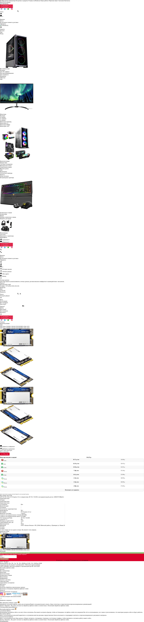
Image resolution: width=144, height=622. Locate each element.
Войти (2, 308)
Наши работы (44, 0)
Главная (2, 322)
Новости (2, 590)
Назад (1, 621)
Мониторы (3, 572)
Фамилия (2, 287)
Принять (14, 607)
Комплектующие (5, 573)
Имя (1, 289)
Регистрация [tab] (3, 301)
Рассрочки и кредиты (22, 0)
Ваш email (3, 304)
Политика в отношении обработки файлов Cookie (14, 588)
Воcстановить (4, 311)
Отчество (2, 290)
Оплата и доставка (5, 579)
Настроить (9, 607)
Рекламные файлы (5, 613)
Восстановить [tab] (4, 302)
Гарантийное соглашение (7, 582)
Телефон (2, 286)
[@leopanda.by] (12, 9)
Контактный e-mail (5, 284)
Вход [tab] (1, 299)
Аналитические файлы (6, 616)
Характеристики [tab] (4, 498)
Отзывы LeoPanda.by (34, 0)
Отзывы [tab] (2, 500)
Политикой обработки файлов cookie (58, 605)
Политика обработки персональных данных (12, 587)
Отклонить (3, 607)
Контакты (67, 0)
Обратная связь (53, 0)
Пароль (2, 283)
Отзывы (2, 585)
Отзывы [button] (2, 527)
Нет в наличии (4, 452)
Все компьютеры (5, 571)
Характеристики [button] (4, 501)
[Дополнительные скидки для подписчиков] (1, 595)
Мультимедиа (4, 576)
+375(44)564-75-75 (6, 7)
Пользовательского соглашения (79, 560)
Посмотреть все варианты (72, 490)
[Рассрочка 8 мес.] (25, 595)
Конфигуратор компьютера (7, 0)
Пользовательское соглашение (8, 591)
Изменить (3, 292)
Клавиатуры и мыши (6, 575)
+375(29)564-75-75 (6, 5)
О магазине (61, 0)
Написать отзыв (4, 531)
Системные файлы (5, 610)
